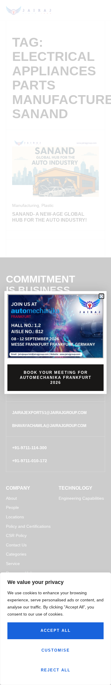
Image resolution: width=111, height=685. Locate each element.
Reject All (55, 670)
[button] (101, 296)
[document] (55, 342)
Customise (55, 650)
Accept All (56, 630)
